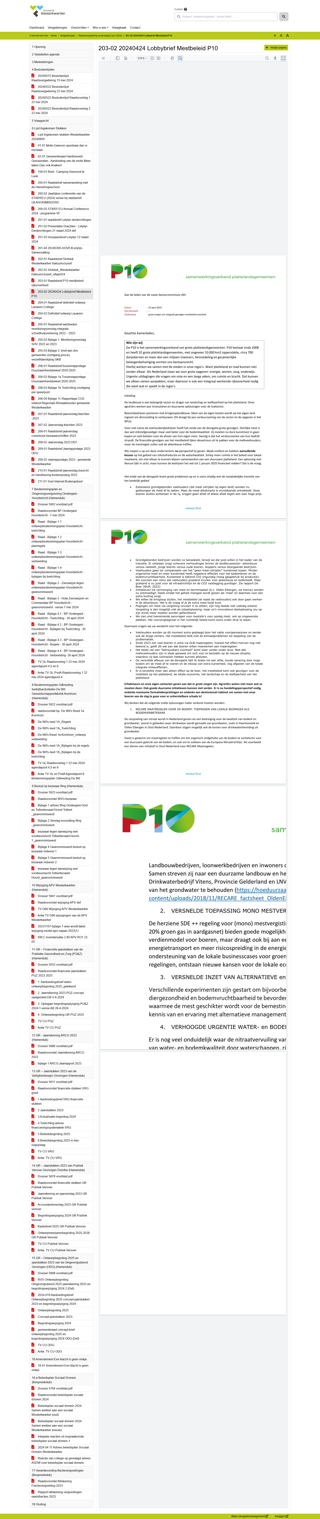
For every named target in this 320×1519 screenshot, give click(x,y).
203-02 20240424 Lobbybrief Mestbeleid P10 (61, 294)
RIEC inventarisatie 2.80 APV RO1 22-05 (59, 939)
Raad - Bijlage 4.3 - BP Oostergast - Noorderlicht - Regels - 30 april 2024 (58, 642)
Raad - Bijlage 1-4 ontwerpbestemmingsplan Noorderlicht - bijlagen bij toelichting (57, 572)
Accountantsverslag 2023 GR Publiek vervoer (59, 1207)
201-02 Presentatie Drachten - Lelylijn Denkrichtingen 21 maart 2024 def (59, 228)
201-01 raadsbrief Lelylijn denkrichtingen (64, 219)
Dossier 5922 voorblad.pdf (54, 704)
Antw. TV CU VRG (49, 1157)
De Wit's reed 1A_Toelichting (56, 728)
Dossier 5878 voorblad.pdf (54, 1176)
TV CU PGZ (45, 1021)
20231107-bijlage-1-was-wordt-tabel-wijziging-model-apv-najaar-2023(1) (58, 928)
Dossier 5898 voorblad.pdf (54, 1273)
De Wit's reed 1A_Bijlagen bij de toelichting (55, 754)
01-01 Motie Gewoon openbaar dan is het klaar (59, 148)
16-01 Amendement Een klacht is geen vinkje (60, 1368)
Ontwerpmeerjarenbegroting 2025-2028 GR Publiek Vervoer (60, 1235)
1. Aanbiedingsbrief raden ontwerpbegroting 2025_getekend (53, 984)
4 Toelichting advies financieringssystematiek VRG (51, 1125)
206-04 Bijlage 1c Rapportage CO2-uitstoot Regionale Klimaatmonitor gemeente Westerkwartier (60, 403)
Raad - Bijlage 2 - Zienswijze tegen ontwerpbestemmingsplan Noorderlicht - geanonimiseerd (57, 587)
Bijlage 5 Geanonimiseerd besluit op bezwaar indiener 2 (58, 860)
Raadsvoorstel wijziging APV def (59, 902)
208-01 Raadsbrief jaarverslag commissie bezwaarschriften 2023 (54, 433)
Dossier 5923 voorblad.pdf (54, 792)
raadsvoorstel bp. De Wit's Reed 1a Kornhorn (57, 713)
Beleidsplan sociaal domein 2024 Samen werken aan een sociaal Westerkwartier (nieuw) (56, 1426)
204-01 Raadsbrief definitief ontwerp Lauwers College (58, 305)
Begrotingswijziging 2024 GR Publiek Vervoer (59, 1218)
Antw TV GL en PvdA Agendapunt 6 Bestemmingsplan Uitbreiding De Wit (57, 776)
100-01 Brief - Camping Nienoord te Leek (57, 174)
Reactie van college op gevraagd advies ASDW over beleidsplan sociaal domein (61, 1460)
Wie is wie (99, 27)
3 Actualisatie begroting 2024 (56, 1116)
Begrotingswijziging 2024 (54, 1323)
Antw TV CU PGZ (49, 1027)
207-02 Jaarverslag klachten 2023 (59, 424)
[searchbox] (226, 16)
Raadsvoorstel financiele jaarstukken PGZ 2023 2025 (58, 973)
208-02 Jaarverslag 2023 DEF (57, 442)
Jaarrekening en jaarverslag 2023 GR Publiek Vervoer (59, 1196)
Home (54, 35)
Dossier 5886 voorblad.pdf (54, 1046)
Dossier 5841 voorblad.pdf (54, 896)
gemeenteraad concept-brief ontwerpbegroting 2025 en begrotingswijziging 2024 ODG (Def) (55, 1334)
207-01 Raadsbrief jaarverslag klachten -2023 (60, 416)
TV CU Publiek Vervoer (53, 1243)
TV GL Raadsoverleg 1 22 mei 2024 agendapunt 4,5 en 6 (58, 664)
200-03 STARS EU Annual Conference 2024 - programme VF (60, 211)
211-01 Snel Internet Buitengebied (60, 481)
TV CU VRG (45, 1151)
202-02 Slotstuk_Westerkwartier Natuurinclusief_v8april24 (55, 272)
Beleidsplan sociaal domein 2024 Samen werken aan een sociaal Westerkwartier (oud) (56, 1410)
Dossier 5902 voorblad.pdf (54, 504)
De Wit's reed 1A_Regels (54, 721)
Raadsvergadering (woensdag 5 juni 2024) (100, 35)
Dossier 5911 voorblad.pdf (54, 1081)
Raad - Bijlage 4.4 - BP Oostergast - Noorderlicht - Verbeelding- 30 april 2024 (58, 653)
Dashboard (36, 27)
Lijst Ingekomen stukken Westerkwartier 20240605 (60, 137)
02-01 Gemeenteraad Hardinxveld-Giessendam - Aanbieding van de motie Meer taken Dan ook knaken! (61, 161)
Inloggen (280, 1516)
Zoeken (178, 9)
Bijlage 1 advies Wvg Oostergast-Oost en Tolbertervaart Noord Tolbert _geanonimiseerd (59, 810)
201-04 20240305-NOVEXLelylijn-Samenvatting (57, 250)
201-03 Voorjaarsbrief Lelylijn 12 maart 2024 (60, 239)
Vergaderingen (57, 27)
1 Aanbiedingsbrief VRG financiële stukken (57, 1101)
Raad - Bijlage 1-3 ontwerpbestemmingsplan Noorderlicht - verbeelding (57, 557)
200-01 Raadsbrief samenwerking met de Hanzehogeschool (59, 185)
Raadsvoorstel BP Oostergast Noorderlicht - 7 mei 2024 (54, 513)
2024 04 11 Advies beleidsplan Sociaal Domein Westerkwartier (60, 1449)
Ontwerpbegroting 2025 (53, 1310)
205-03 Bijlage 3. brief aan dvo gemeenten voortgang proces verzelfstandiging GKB (54, 355)
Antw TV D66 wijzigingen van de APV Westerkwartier (59, 917)
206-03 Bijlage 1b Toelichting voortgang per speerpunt (60, 390)
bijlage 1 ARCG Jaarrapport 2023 (59, 1063)
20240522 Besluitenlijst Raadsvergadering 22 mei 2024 (52, 89)
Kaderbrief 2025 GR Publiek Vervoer (61, 1226)
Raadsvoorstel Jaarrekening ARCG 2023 (57, 1055)
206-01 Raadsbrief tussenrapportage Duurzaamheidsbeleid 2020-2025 (58, 368)
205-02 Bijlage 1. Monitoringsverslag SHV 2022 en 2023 (58, 342)
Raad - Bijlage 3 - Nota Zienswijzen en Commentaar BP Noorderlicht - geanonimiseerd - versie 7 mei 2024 (60, 603)
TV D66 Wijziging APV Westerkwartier (62, 909)
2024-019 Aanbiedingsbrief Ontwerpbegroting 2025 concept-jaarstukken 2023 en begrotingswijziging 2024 (60, 1299)
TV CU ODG (45, 1345)
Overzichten (79, 27)
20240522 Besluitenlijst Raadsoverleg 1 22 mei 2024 (60, 100)
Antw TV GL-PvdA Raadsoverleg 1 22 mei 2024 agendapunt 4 (59, 675)
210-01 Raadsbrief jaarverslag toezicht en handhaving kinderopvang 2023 (60, 473)
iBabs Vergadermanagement (248, 1516)
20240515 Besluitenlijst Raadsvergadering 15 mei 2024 (52, 78)
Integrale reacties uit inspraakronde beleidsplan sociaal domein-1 (57, 1439)
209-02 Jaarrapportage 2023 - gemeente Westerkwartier (61, 462)
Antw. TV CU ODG (49, 1351)
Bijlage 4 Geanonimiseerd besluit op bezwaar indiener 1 (58, 849)
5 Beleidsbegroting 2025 (53, 1134)
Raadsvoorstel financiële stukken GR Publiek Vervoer (58, 1185)
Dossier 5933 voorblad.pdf (54, 964)
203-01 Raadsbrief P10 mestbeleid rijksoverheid (57, 283)
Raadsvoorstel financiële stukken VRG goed (60, 1090)
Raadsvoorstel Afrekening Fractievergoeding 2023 (51, 1483)
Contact (135, 27)
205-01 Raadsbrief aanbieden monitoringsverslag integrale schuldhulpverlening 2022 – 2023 (54, 329)
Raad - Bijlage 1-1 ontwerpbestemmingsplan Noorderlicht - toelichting (57, 526)
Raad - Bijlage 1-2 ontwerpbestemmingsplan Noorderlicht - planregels (57, 541)
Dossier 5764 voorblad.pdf (54, 1388)
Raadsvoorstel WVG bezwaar (57, 798)
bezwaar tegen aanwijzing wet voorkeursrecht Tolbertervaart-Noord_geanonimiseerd (54, 873)
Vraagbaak (119, 27)
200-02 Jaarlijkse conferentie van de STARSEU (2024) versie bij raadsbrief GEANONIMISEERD (58, 198)
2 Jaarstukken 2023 (50, 1110)
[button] (284, 16)
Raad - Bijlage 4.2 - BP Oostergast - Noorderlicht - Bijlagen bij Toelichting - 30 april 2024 (58, 629)
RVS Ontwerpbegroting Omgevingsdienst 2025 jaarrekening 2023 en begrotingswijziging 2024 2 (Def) (61, 1284)
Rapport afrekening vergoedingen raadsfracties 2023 (56, 1494)
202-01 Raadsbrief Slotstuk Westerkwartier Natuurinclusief (52, 261)
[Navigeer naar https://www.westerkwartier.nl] (47, 14)
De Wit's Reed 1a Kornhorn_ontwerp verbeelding (58, 737)
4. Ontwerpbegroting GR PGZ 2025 (60, 1014)
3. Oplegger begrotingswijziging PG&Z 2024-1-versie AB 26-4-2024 (59, 1006)
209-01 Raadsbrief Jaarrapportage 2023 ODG (60, 451)
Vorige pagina (278, 47)
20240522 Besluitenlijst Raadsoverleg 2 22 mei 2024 (60, 111)
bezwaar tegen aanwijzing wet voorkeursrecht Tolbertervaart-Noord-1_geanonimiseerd (55, 836)
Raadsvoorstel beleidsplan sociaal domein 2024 (57, 1397)
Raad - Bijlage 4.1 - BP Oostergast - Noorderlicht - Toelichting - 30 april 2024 (58, 616)
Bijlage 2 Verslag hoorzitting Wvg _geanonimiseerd (56, 823)
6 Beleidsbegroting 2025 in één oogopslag (55, 1143)
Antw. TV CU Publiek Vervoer (56, 1250)
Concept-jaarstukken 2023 (54, 1316)
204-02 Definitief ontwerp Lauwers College (57, 315)
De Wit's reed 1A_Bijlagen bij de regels (63, 745)
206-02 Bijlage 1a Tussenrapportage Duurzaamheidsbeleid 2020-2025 (58, 379)
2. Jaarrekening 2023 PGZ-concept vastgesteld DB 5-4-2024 (57, 995)
